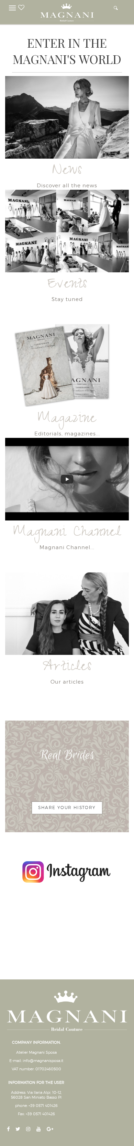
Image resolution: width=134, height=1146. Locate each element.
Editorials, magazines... (67, 433)
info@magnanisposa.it (43, 1060)
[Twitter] (18, 1129)
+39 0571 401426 (43, 1105)
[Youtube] (39, 1129)
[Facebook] (9, 1129)
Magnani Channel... (67, 547)
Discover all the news (67, 185)
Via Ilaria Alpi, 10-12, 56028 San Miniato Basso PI (36, 1095)
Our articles (67, 681)
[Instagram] (29, 1129)
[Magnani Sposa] (67, 10)
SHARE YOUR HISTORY (67, 807)
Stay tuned (67, 299)
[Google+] (51, 1129)
